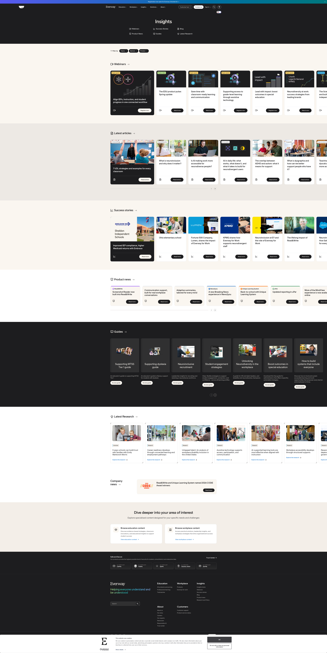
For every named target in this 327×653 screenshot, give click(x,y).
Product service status (184, 613)
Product (142, 51)
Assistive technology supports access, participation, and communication (229, 452)
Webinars (200, 590)
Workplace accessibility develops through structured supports (300, 451)
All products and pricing (164, 587)
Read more (146, 256)
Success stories (202, 592)
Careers (159, 615)
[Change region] (219, 12)
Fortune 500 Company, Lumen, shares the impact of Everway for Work (203, 240)
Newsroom (160, 620)
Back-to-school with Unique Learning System (253, 293)
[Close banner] (325, 2)
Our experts (161, 618)
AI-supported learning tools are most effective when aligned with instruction (265, 452)
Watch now (178, 110)
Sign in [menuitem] (207, 7)
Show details (119, 649)
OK (219, 639)
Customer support (182, 610)
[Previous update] (211, 188)
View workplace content (183, 539)
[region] (163, 93)
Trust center (161, 626)
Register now (146, 110)
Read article (146, 179)
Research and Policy (203, 600)
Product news (201, 597)
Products (180, 587)
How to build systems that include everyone (309, 364)
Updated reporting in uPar (284, 292)
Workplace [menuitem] (133, 7)
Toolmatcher (161, 592)
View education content (129, 539)
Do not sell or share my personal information (219, 646)
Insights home (201, 587)
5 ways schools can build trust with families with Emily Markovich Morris (125, 452)
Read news (210, 490)
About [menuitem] (163, 7)
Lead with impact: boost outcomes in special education (266, 94)
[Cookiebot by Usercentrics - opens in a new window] (104, 649)
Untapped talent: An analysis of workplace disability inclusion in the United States (195, 452)
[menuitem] (185, 7)
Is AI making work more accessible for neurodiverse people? (202, 164)
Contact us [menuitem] (198, 7)
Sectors (132, 51)
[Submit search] (137, 604)
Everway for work (182, 590)
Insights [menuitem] (143, 7)
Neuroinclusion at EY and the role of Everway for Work (267, 240)
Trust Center (210, 558)
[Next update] (215, 188)
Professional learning (163, 590)
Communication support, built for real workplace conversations (156, 292)
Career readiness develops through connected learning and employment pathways (161, 452)
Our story (160, 613)
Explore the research (118, 460)
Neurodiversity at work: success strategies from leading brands (298, 94)
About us (160, 610)
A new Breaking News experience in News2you (220, 293)
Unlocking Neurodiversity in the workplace (247, 364)
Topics (123, 51)
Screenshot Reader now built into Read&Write (123, 293)
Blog (198, 595)
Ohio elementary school (170, 237)
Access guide (117, 383)
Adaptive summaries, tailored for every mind (187, 291)
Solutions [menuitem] (153, 7)
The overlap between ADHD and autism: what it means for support (267, 164)
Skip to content (22, 7)
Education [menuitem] (122, 7)
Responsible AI (161, 623)
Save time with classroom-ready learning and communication (203, 94)
